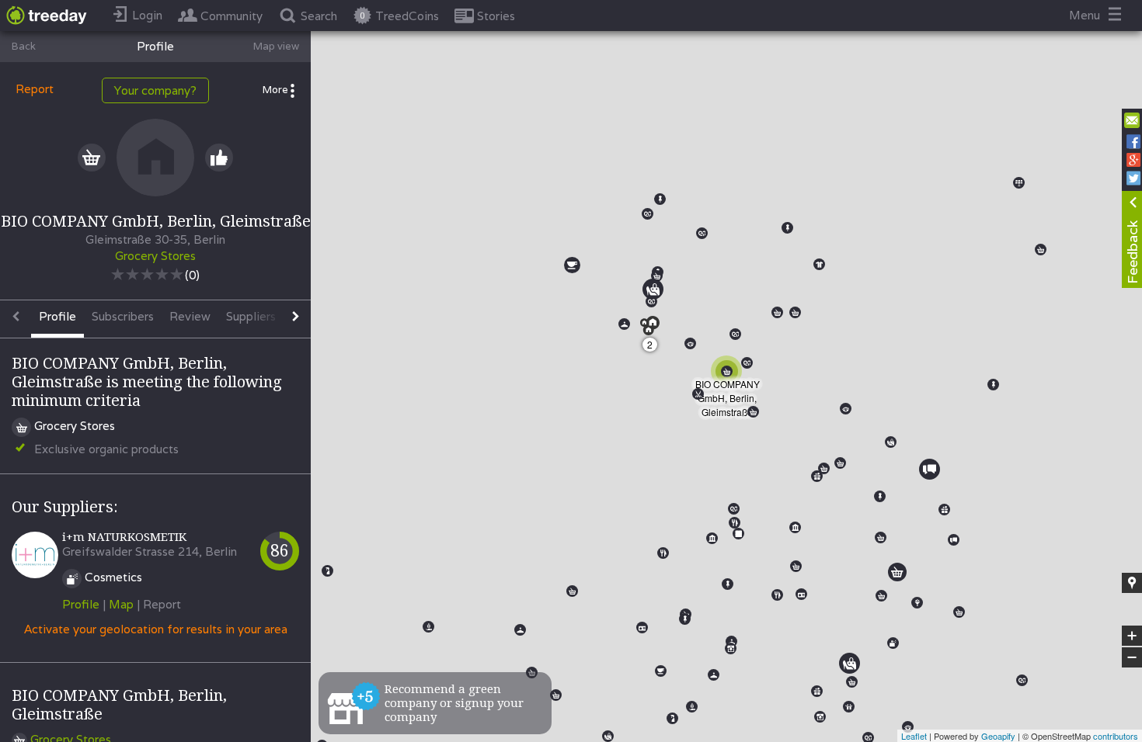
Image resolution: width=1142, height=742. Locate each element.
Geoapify (998, 736)
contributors (1115, 736)
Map (121, 604)
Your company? (155, 90)
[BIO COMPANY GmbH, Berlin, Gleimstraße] (729, 374)
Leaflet (914, 736)
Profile (80, 604)
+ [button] (1132, 636)
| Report (159, 604)
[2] (654, 330)
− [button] (1132, 657)
